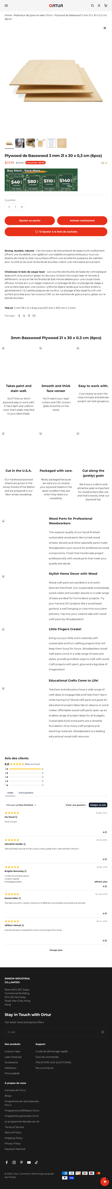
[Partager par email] (34, 315)
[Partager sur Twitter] (24, 315)
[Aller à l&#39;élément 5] (51, 144)
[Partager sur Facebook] (19, 315)
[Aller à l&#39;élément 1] (9, 144)
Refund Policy (13, 1132)
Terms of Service (14, 1127)
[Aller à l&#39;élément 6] (61, 144)
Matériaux (10, 1068)
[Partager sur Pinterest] (29, 315)
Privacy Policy (13, 1143)
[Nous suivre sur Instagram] (14, 1162)
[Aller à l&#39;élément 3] (30, 144)
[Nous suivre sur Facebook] (7, 1162)
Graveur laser (12, 1051)
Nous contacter (45, 1068)
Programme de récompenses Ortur (22, 1103)
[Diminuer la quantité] (9, 206)
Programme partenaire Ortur (22, 1116)
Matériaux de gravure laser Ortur (33, 15)
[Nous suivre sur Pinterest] (21, 1162)
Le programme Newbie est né (22, 1121)
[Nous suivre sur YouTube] (29, 1162)
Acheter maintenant (82, 220)
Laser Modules (13, 1057)
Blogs (8, 1095)
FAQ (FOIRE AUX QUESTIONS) (53, 1062)
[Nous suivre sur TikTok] (36, 1162)
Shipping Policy (14, 1138)
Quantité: (10, 200)
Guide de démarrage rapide (52, 1051)
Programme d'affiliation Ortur (22, 1110)
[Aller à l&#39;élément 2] (19, 144)
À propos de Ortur (15, 1090)
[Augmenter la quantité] (22, 206)
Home (8, 15)
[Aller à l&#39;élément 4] (41, 144)
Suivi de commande (47, 1057)
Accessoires (11, 1062)
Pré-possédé (12, 1073)
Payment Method (15, 1149)
